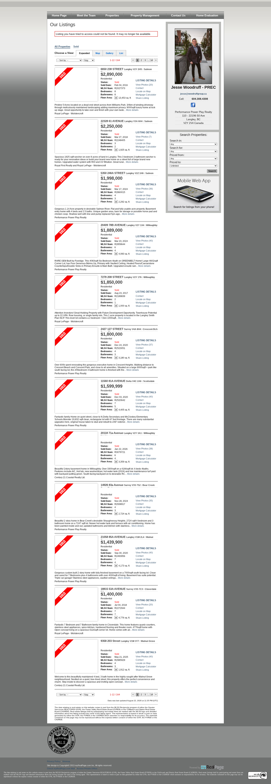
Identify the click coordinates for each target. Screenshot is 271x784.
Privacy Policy (53, 761)
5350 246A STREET (127, 174)
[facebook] (193, 106)
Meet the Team (86, 15)
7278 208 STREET (128, 278)
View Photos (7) (144, 136)
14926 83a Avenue (128, 486)
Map (97, 53)
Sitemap (66, 761)
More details (132, 110)
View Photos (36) (144, 188)
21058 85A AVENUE (127, 538)
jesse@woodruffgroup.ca (193, 94)
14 (151, 60)
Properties (112, 15)
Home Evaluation (207, 15)
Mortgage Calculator (146, 94)
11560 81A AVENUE (127, 381)
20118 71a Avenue (128, 434)
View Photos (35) (144, 500)
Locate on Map (143, 91)
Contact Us (178, 15)
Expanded (84, 53)
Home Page (59, 15)
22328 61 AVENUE (126, 122)
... (148, 60)
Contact (139, 88)
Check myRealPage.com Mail (61, 768)
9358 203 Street (128, 640)
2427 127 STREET (129, 330)
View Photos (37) (144, 344)
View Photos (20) (144, 85)
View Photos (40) (144, 240)
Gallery (109, 53)
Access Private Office (87, 768)
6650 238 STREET (126, 70)
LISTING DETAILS (146, 80)
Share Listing (142, 98)
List (121, 53)
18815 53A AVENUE (128, 590)
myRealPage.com (207, 767)
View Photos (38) (144, 448)
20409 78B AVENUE (129, 226)
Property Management (145, 15)
